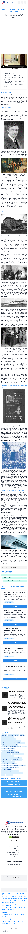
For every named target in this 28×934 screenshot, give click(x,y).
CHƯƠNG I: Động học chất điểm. (8, 737)
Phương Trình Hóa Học (14, 846)
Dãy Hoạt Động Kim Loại (14, 850)
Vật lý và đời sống (9, 602)
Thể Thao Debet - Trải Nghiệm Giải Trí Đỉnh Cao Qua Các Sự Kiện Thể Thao (13, 922)
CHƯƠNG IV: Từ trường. (6, 754)
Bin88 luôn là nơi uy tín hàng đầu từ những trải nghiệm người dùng (13, 905)
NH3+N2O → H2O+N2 (14, 788)
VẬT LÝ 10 (22, 735)
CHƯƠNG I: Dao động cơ (6, 759)
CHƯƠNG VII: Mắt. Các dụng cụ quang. (9, 757)
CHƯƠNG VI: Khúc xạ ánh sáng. (8, 756)
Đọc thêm (15, 606)
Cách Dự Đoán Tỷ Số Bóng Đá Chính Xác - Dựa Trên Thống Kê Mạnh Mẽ (13, 908)
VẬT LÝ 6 (17, 767)
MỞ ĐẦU (3, 774)
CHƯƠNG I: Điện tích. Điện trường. (8, 748)
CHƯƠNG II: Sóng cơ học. (17, 759)
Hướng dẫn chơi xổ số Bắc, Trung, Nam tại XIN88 (14, 896)
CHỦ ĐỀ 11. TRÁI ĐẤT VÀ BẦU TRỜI (8, 773)
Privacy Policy (14, 840)
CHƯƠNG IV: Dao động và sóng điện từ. (9, 763)
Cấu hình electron (14, 854)
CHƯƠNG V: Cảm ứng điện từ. (18, 754)
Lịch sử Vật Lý (4, 735)
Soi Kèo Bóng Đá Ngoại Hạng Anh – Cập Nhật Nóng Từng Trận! (13, 915)
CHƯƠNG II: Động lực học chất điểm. (8, 739)
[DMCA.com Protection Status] (14, 837)
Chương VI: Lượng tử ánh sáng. (20, 765)
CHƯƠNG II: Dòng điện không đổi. (8, 750)
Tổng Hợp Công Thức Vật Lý (13, 735)
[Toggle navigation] (19, 2)
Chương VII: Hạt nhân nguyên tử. (8, 767)
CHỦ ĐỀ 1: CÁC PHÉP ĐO (7, 769)
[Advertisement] (14, 38)
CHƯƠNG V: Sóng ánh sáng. (7, 765)
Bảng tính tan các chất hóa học (14, 852)
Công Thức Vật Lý (21, 930)
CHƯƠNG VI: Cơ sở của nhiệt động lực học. (10, 744)
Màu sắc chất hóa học (14, 858)
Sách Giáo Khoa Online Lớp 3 (14, 868)
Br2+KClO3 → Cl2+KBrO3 (14, 784)
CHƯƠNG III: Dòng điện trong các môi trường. (10, 752)
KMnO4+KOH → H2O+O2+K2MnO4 (14, 791)
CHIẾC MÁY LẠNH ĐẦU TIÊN (12, 75)
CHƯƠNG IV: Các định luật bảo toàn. (8, 742)
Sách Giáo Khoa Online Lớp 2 (14, 866)
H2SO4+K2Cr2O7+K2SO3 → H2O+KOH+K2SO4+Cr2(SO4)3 (14, 795)
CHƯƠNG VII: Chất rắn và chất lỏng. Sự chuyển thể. (11, 746)
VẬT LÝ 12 (20, 757)
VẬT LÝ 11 (24, 746)
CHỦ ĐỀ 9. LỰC (20, 773)
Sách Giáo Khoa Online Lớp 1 (14, 864)
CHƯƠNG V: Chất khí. (21, 742)
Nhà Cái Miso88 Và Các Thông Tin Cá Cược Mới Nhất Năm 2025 (14, 912)
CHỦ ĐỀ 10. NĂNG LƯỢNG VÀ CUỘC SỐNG (10, 771)
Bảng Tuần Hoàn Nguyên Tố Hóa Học (14, 856)
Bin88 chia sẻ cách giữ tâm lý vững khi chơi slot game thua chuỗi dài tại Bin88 (13, 901)
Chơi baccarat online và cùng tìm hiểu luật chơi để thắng (13, 894)
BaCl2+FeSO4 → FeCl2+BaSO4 (14, 781)
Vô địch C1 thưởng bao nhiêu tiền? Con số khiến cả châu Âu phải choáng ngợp (13, 919)
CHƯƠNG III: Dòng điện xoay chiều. (8, 761)
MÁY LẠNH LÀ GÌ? (10, 73)
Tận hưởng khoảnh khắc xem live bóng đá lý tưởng (14, 898)
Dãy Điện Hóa (14, 848)
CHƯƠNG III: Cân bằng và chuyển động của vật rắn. (11, 740)
